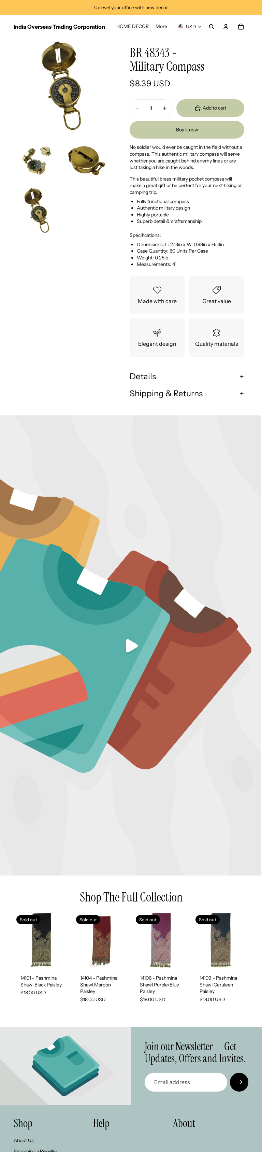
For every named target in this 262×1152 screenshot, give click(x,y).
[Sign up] (239, 1082)
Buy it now (187, 130)
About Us (24, 1140)
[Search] (211, 26)
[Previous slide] (80, 940)
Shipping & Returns (166, 393)
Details (143, 376)
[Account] (225, 26)
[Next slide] (121, 940)
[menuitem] (161, 26)
